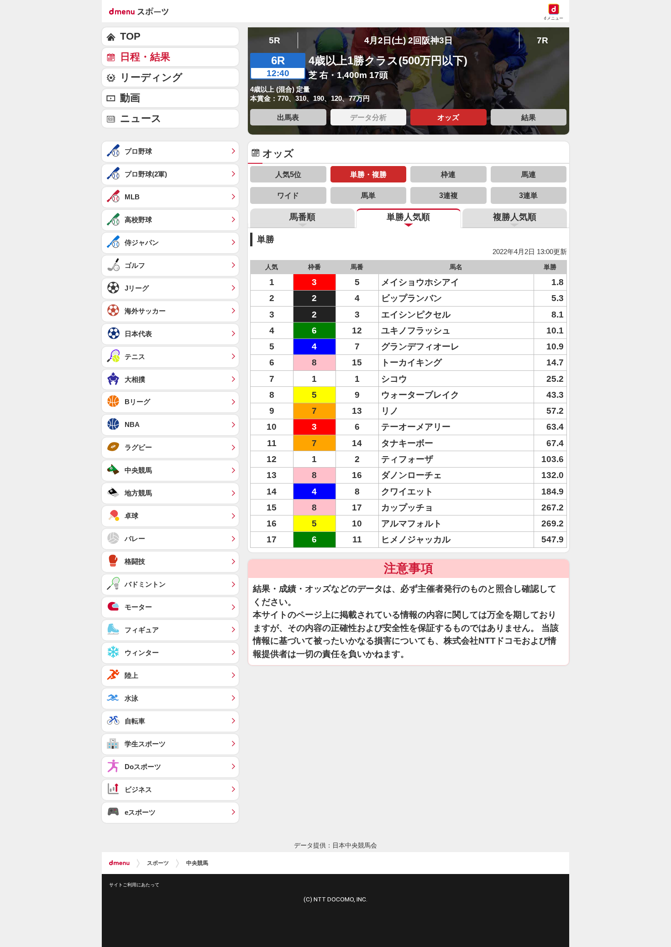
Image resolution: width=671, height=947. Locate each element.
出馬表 (288, 117)
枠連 (448, 174)
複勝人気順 (514, 217)
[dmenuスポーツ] (142, 11)
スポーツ (158, 863)
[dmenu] (119, 863)
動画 (130, 98)
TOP (130, 36)
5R (274, 40)
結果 (528, 117)
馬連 (528, 174)
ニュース (141, 118)
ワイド (288, 195)
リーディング (151, 77)
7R (542, 40)
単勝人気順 (408, 217)
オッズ (448, 117)
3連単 (528, 195)
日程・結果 (145, 56)
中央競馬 (197, 863)
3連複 (448, 195)
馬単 (368, 195)
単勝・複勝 (368, 174)
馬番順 (302, 217)
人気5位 (288, 174)
